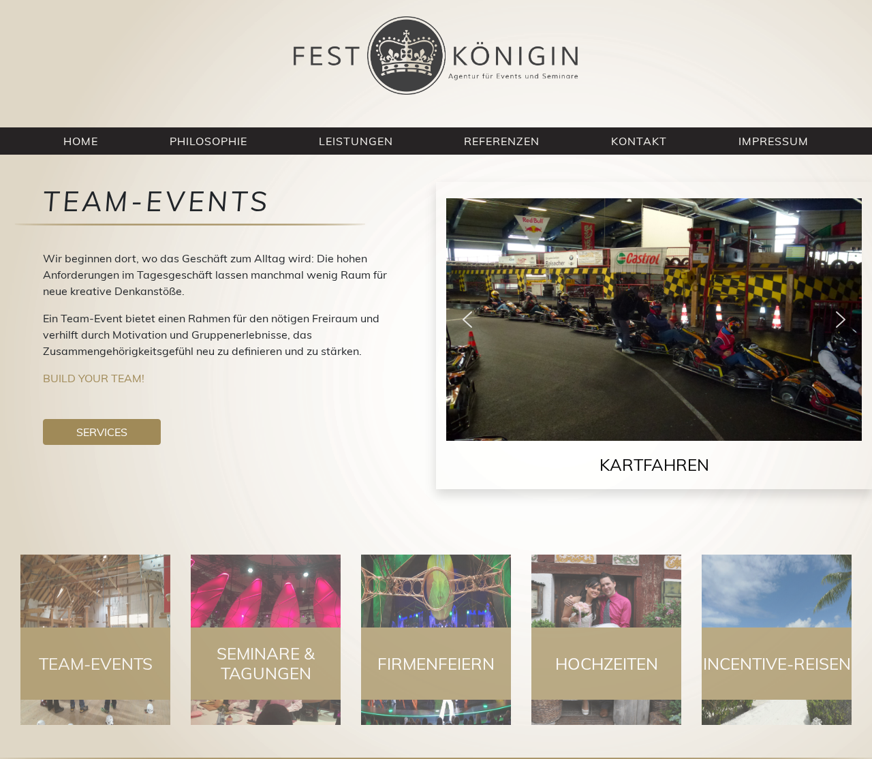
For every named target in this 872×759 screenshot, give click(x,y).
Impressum (773, 141)
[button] (467, 319)
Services (101, 432)
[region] (654, 343)
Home (80, 141)
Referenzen (502, 141)
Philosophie (208, 141)
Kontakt (639, 141)
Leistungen (356, 141)
